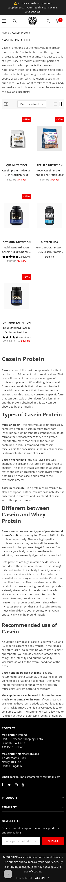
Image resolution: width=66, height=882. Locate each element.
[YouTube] (23, 787)
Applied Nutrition (49, 165)
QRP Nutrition (16, 165)
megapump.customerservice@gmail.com (35, 777)
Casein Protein (21, 32)
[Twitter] (9, 787)
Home (5, 32)
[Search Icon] (14, 21)
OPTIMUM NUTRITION (17, 242)
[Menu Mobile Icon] (4, 21)
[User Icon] (48, 21)
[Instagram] (16, 787)
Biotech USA (49, 242)
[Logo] (32, 21)
